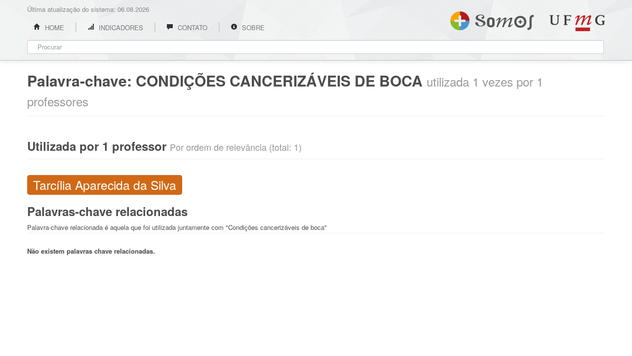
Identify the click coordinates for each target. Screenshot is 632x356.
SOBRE (252, 27)
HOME (53, 27)
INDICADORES (120, 27)
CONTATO (191, 27)
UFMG (577, 23)
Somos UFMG (492, 19)
